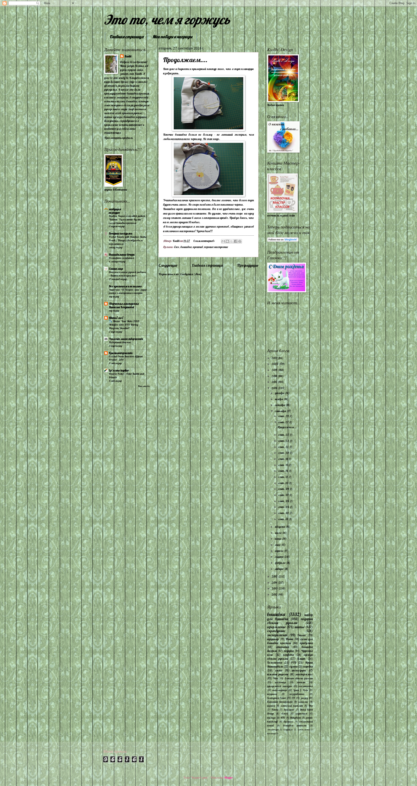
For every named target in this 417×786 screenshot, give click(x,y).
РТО (293, 662)
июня (278, 538)
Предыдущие (247, 265)
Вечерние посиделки (120, 233)
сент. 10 (283, 483)
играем (271, 705)
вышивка (186, 247)
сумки (294, 666)
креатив (198, 247)
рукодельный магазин (279, 686)
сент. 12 (283, 477)
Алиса (284, 713)
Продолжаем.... (185, 60)
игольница (280, 682)
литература (273, 729)
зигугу (304, 697)
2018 (275, 376)
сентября (281, 411)
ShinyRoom (295, 717)
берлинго (288, 721)
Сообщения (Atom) (191, 274)
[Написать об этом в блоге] (227, 241)
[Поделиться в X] (231, 241)
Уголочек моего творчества (126, 339)
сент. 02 (284, 513)
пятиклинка (303, 729)
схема (278, 670)
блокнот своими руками (299, 678)
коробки (308, 666)
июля (278, 533)
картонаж (301, 713)
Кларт (301, 658)
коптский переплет (292, 705)
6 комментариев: (204, 241)
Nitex (275, 678)
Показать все (144, 386)
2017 (275, 382)
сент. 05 (284, 501)
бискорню (289, 709)
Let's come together (119, 370)
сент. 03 (284, 507)
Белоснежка (274, 662)
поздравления (297, 694)
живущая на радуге (115, 210)
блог (176, 247)
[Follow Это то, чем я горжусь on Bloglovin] (282, 240)
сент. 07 (283, 495)
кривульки (306, 643)
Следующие (168, 265)
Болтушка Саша (276, 697)
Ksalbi (127, 56)
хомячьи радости (277, 674)
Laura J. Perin (300, 690)
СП (293, 697)
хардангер (273, 639)
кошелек (303, 701)
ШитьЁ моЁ (116, 318)
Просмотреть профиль (118, 138)
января (279, 569)
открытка (282, 647)
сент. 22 (283, 447)
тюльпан (271, 733)
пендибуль (288, 729)
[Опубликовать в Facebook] (235, 241)
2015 (275, 576)
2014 (275, 582)
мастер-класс (304, 674)
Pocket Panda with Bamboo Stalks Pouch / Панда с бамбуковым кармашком (127, 240)
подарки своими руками (290, 621)
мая (278, 544)
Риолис (301, 635)
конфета (288, 654)
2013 (275, 588)
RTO (283, 717)
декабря (280, 393)
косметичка (306, 686)
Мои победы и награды (172, 36)
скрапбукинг (276, 631)
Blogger (228, 777)
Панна (289, 639)
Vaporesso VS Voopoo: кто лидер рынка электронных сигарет (128, 291)
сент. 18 (283, 459)
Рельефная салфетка (121, 258)
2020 (275, 364)
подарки (289, 651)
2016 (275, 388)
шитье (299, 627)
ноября (279, 399)
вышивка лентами (294, 725)
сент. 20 (284, 453)
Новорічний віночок (120, 342)
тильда (271, 717)
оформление (276, 627)
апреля (279, 551)
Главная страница (126, 36)
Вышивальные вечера (121, 254)
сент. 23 (284, 441)
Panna (275, 709)
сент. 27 (283, 422)
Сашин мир (116, 268)
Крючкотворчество (121, 353)
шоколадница (279, 690)
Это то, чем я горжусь (167, 19)
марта (279, 556)
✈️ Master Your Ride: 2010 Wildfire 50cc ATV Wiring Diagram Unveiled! (124, 325)
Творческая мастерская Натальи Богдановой (124, 305)
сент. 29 (283, 416)
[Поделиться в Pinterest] (240, 241)
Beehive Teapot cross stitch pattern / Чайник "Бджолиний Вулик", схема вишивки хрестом (128, 219)
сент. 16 (283, 465)
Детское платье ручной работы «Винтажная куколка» (127, 273)
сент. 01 (283, 519)
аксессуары (299, 670)
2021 (275, 358)
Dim (311, 705)
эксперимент (277, 635)
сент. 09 (284, 489)
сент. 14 (283, 471)
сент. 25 (284, 434)
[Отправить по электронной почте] (223, 241)
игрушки (271, 694)
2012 (275, 594)
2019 (275, 370)
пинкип (301, 682)
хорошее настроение (216, 247)
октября (280, 405)
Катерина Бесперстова (280, 701)
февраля (280, 563)
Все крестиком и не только (125, 286)
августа (280, 526)
